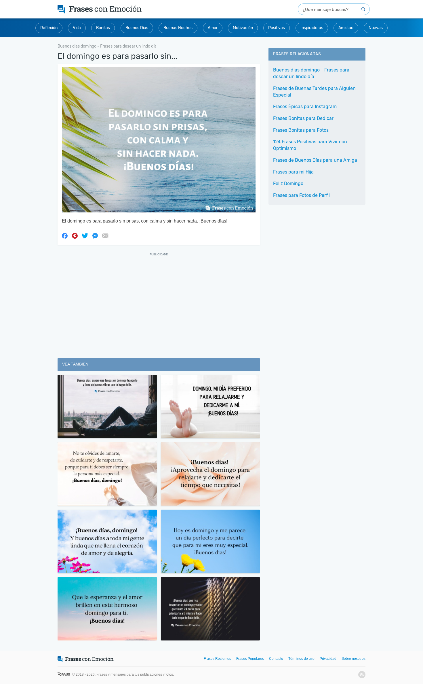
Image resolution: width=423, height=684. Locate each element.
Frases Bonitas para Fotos (301, 130)
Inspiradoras (311, 27)
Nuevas (376, 27)
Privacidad (328, 659)
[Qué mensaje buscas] (363, 9)
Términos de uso (301, 659)
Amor (213, 27)
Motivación (243, 27)
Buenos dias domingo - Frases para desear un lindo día (311, 73)
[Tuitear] (85, 235)
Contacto (276, 659)
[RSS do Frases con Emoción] (361, 674)
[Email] (105, 235)
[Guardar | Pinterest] (74, 235)
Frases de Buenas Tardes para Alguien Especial (314, 92)
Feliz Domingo (288, 183)
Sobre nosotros (353, 659)
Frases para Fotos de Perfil (301, 195)
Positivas (276, 27)
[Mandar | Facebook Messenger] (95, 235)
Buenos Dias (136, 27)
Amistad (345, 27)
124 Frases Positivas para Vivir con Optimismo (310, 145)
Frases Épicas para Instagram (305, 106)
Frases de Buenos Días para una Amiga (315, 160)
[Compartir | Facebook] (64, 235)
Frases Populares (250, 659)
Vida (77, 27)
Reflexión (49, 27)
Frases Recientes (217, 659)
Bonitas (103, 27)
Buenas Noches (178, 27)
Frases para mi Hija (293, 172)
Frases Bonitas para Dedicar (303, 118)
